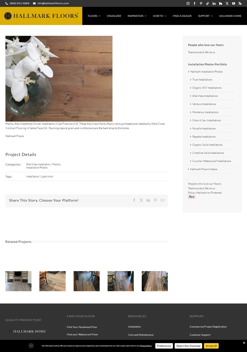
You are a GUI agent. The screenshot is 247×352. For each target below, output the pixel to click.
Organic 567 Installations (207, 87)
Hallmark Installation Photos (206, 71)
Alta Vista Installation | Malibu (43, 164)
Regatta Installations (204, 136)
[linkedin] (214, 3)
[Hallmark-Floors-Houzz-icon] (220, 3)
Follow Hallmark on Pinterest (205, 192)
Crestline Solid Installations (208, 153)
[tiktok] (207, 3)
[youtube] (233, 3)
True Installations (202, 79)
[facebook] (194, 3)
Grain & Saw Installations (206, 120)
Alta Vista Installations (205, 96)
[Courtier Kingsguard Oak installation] (18, 273)
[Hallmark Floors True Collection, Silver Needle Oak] (52, 273)
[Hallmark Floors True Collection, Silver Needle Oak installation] (121, 273)
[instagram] (188, 3)
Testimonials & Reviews (201, 52)
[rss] (240, 3)
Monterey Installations (205, 112)
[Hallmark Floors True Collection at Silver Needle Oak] (155, 273)
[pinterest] (201, 3)
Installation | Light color (39, 176)
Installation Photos (36, 167)
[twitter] (227, 3)
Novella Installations (204, 128)
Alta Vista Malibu (97, 123)
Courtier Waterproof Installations (211, 161)
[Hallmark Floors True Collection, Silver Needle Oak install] (87, 273)
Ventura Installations (204, 104)
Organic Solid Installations (207, 144)
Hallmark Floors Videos (203, 169)
